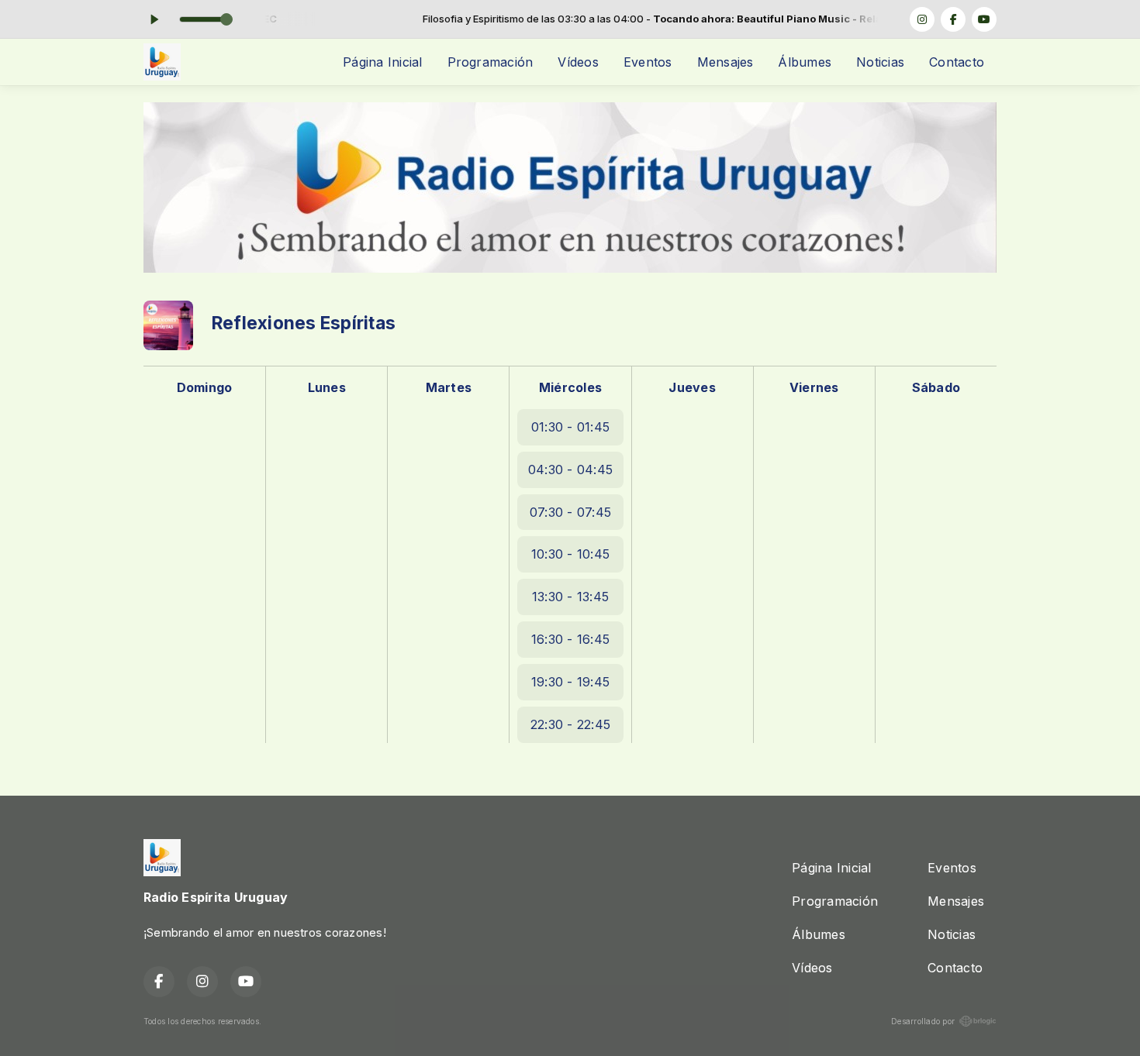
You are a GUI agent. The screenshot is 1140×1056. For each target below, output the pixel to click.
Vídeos (578, 62)
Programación (490, 62)
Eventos (648, 62)
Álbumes (804, 62)
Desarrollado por (923, 1021)
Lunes (327, 387)
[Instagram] (922, 19)
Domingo (205, 387)
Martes (449, 387)
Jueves (691, 387)
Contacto (956, 62)
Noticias (880, 62)
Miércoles (570, 387)
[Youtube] (984, 19)
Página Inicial (382, 62)
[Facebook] (953, 19)
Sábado (936, 387)
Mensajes (725, 62)
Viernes (814, 387)
